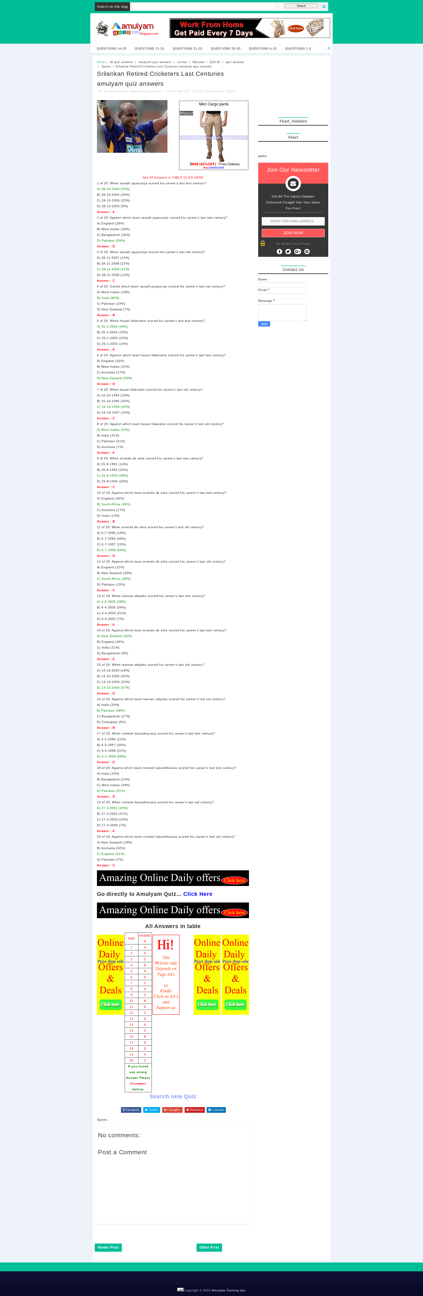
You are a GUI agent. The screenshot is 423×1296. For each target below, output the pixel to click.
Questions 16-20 (111, 48)
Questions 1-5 (298, 48)
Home (101, 62)
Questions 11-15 (149, 48)
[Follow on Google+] (298, 251)
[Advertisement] (293, 85)
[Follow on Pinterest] (307, 251)
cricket (182, 62)
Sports (106, 66)
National (198, 62)
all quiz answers (121, 62)
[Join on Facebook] (279, 251)
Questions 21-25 (187, 48)
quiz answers (235, 62)
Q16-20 (215, 62)
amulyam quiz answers (155, 62)
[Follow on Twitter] (288, 251)
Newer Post (108, 1247)
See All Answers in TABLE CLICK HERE (173, 177)
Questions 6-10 (263, 48)
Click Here (198, 894)
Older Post (209, 1247)
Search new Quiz (173, 1096)
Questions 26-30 (226, 48)
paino (262, 156)
